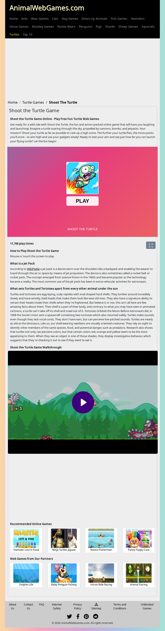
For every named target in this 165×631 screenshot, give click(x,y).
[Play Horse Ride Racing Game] (101, 573)
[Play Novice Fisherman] (101, 538)
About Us (12, 606)
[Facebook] (77, 617)
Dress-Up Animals (94, 19)
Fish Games (119, 19)
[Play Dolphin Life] (26, 573)
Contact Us (28, 606)
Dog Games (70, 19)
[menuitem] (14, 19)
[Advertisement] (82, 68)
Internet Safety (57, 606)
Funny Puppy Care (139, 550)
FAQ (41, 604)
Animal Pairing (138, 584)
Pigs (99, 26)
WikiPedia (33, 269)
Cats (55, 19)
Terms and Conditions (119, 606)
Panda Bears (66, 26)
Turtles (14, 34)
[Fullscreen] (151, 245)
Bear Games (40, 19)
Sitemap (96, 608)
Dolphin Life (26, 584)
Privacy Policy (77, 606)
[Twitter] (69, 617)
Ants (24, 19)
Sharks (110, 26)
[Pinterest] (86, 617)
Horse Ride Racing (101, 584)
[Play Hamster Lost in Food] (26, 538)
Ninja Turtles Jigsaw (63, 550)
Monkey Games (43, 26)
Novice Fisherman (101, 550)
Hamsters (138, 19)
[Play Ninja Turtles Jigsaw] (64, 538)
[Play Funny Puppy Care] (139, 538)
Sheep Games (128, 26)
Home (13, 19)
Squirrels (148, 26)
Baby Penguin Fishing (63, 584)
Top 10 (27, 34)
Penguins (85, 26)
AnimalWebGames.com (46, 7)
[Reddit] (95, 617)
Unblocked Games (147, 606)
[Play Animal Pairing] (139, 573)
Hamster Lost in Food (26, 550)
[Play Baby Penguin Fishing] (64, 573)
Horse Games (19, 26)
